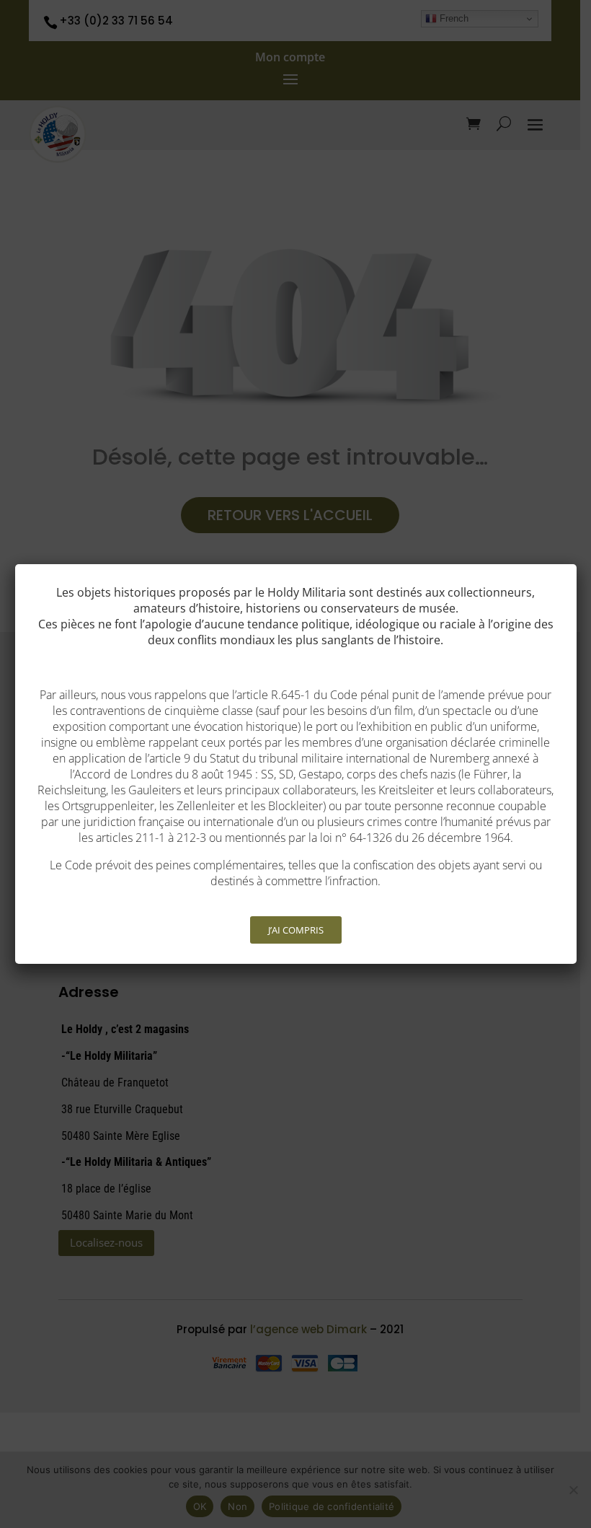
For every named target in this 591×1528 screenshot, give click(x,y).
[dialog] (295, 764)
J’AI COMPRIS (296, 929)
